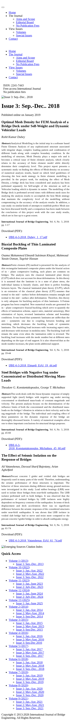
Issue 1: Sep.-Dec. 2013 (30, 564)
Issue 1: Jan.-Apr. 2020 (29, 688)
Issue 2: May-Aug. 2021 (30, 705)
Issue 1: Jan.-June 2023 (29, 583)
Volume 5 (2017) (18, 646)
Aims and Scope (25, 19)
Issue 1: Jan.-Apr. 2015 (29, 623)
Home (12, 12)
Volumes (21, 32)
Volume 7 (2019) (18, 672)
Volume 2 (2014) (18, 606)
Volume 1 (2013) (18, 560)
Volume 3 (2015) (18, 619)
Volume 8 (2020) (18, 685)
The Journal (15, 54)
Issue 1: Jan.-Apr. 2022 (29, 570)
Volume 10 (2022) (19, 567)
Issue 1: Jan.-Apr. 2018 (29, 662)
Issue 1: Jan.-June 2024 (29, 593)
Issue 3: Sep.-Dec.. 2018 (30, 669)
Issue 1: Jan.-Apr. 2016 (29, 636)
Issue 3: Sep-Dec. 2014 (29, 616)
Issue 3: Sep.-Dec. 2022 (30, 577)
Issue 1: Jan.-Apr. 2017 (29, 649)
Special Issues (24, 35)
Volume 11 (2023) (19, 580)
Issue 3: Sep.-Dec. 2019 (30, 682)
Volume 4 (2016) (18, 632)
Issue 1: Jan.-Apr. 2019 (29, 675)
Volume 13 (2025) (19, 600)
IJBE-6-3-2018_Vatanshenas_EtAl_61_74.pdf (35, 540)
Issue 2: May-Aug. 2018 (30, 665)
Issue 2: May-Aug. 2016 (30, 639)
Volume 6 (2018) (18, 659)
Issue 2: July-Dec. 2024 (29, 596)
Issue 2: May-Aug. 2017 (30, 652)
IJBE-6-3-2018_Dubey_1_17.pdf (28, 237)
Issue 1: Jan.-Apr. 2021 (29, 701)
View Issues (16, 67)
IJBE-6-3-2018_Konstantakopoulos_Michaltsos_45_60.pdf (37, 446)
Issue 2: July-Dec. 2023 (29, 587)
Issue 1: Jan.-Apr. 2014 (29, 609)
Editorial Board (25, 22)
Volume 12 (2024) (19, 590)
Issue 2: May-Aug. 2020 (30, 691)
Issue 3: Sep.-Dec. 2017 (30, 655)
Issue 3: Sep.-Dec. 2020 (30, 695)
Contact (13, 38)
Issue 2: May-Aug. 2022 (30, 573)
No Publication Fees (27, 25)
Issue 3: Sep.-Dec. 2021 (30, 708)
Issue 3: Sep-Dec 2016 (29, 642)
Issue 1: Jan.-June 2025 (29, 603)
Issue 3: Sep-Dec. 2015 (29, 629)
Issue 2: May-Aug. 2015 (30, 626)
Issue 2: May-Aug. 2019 (30, 678)
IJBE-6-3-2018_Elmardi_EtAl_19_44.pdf (33, 365)
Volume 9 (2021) (18, 698)
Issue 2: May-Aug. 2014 (30, 613)
